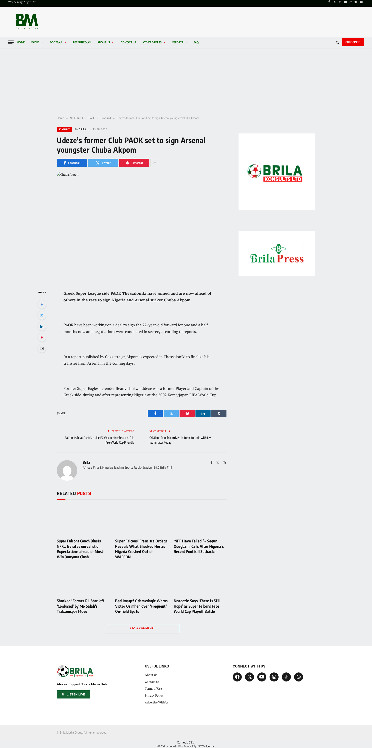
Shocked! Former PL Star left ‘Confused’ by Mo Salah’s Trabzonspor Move (80, 606)
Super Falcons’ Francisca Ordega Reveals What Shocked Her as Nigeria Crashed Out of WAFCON (141, 548)
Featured (64, 129)
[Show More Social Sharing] (154, 163)
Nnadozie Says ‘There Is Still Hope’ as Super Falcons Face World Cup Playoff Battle (197, 606)
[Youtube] (261, 676)
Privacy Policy (154, 695)
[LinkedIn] (41, 326)
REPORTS (177, 42)
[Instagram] (274, 676)
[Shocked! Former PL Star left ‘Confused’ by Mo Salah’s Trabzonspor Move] (83, 580)
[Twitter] (41, 315)
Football (56, 42)
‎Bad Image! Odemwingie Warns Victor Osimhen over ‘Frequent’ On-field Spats (141, 606)
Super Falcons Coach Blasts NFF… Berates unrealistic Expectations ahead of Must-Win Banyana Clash (81, 548)
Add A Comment (141, 628)
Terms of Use (153, 688)
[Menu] (11, 42)
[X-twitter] (249, 676)
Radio (35, 42)
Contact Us (128, 42)
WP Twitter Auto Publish (170, 746)
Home (21, 42)
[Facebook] (41, 304)
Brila (82, 129)
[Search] (337, 42)
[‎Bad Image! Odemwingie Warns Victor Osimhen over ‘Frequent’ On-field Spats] (141, 580)
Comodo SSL (185, 742)
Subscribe (353, 42)
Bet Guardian (82, 42)
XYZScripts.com (206, 746)
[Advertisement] (186, 82)
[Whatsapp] (298, 676)
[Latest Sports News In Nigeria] (26, 22)
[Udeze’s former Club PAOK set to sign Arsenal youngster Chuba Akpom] (141, 227)
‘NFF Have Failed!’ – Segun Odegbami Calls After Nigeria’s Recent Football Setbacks (199, 546)
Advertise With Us (157, 702)
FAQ (196, 42)
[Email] (41, 348)
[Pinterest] (41, 337)
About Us (104, 42)
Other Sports (152, 42)
